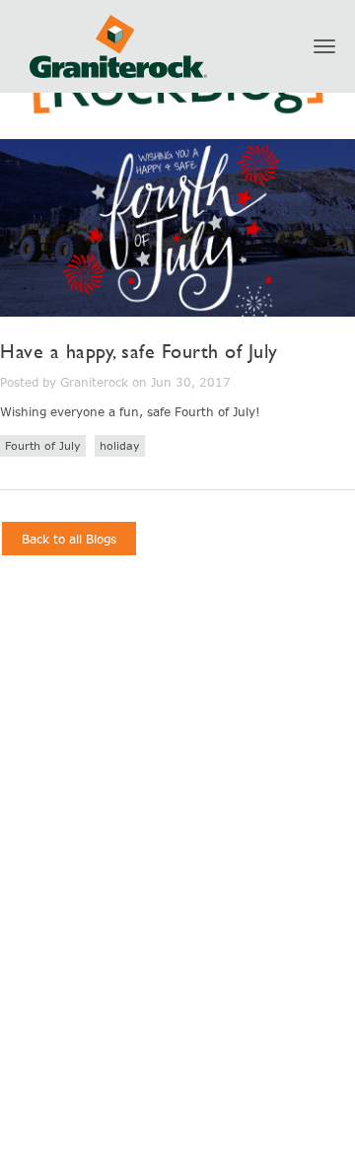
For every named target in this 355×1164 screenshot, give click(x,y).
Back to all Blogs (69, 539)
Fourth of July (43, 445)
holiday (120, 445)
